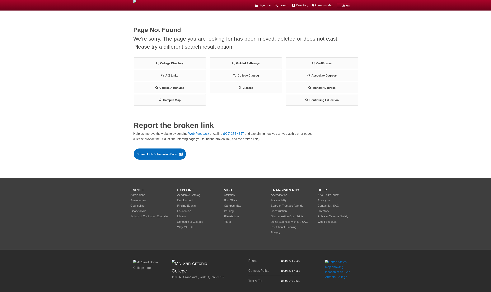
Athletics (229, 195)
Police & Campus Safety (333, 216)
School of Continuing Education (149, 216)
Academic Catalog (188, 195)
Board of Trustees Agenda (287, 205)
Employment (185, 200)
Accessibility (279, 200)
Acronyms (324, 200)
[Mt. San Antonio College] (339, 269)
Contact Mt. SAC (328, 205)
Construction (279, 211)
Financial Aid (138, 211)
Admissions (137, 195)
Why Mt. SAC (185, 227)
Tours (227, 221)
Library (181, 216)
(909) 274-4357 (233, 133)
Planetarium (231, 216)
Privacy (275, 232)
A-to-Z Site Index (328, 195)
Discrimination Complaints (287, 216)
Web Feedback (198, 133)
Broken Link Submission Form (157, 154)
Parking (229, 211)
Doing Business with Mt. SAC (289, 221)
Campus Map (323, 5)
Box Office (230, 200)
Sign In (263, 5)
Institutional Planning (283, 227)
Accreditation (279, 195)
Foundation (184, 211)
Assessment (138, 200)
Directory (301, 5)
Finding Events (186, 205)
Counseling (137, 205)
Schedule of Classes (190, 221)
